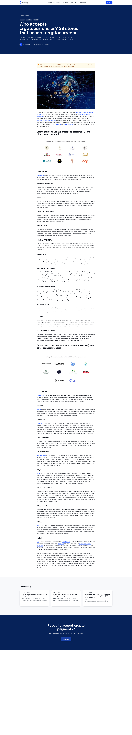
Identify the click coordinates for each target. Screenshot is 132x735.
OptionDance (40, 395)
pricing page (60, 66)
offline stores (57, 124)
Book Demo (66, 639)
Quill (38, 542)
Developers (82, 2)
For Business (51, 2)
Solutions (58, 2)
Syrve (38, 473)
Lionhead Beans (41, 455)
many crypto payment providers (46, 120)
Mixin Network (66, 542)
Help (76, 2)
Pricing (71, 2)
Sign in (109, 2)
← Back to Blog (24, 15)
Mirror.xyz (61, 543)
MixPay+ (65, 2)
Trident (39, 409)
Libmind (39, 525)
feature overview (69, 66)
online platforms (68, 124)
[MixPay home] (24, 2)
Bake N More (40, 175)
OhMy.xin (39, 423)
